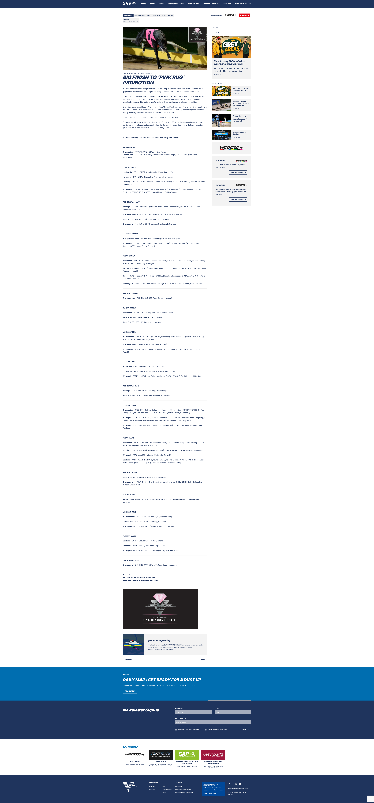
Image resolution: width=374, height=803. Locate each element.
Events (161, 4)
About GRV (226, 4)
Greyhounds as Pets (176, 4)
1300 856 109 (209, 793)
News (152, 4)
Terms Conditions (193, 729)
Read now (130, 691)
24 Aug (164, 15)
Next (203, 659)
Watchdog (152, 786)
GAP (163, 786)
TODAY (148, 15)
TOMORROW (156, 15)
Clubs (164, 792)
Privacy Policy (223, 729)
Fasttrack (152, 789)
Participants (193, 4)
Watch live (245, 15)
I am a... (217, 709)
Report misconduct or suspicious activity (210, 784)
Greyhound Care (167, 789)
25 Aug (170, 15)
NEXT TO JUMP (128, 15)
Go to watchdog (236, 172)
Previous (127, 659)
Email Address (180, 719)
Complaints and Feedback (183, 789)
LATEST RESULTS (140, 15)
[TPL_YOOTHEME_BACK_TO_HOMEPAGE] (129, 4)
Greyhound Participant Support (184, 792)
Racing (143, 4)
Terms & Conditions (242, 788)
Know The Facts (241, 4)
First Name (179, 709)
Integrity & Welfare (210, 4)
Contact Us (178, 786)
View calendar (216, 15)
